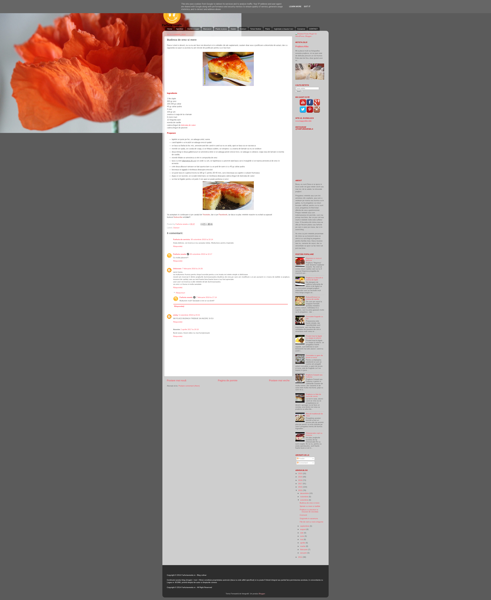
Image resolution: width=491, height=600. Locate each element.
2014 (300, 557)
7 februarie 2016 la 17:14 (206, 297)
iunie (302, 536)
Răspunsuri (180, 293)
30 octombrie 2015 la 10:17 (201, 254)
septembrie (305, 526)
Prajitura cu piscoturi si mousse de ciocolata (309, 511)
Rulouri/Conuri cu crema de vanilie (313, 298)
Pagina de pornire (227, 380)
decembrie (304, 493)
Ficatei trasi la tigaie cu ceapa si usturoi (314, 337)
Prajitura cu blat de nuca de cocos (313, 395)
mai (302, 539)
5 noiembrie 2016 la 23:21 (189, 315)
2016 (300, 487)
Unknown (177, 269)
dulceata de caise (188, 125)
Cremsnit (303, 515)
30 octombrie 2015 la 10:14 (202, 239)
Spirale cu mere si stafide (310, 506)
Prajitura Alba (301, 46)
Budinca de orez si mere (309, 503)
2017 (300, 484)
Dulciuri (243, 29)
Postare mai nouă (176, 380)
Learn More (295, 6)
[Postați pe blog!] (204, 224)
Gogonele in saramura (309, 518)
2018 (300, 480)
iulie (302, 533)
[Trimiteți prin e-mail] (201, 224)
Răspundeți (177, 246)
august (303, 529)
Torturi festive (255, 29)
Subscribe (178, 217)
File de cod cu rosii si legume (311, 522)
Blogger (262, 594)
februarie (304, 550)
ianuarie (303, 553)
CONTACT (313, 29)
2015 (300, 490)
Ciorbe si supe (193, 29)
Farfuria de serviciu (181, 239)
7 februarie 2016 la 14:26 (192, 269)
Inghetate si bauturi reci (283, 29)
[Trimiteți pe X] (206, 224)
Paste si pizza (221, 29)
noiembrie (304, 497)
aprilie (303, 543)
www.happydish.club (303, 121)
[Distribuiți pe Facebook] (209, 224)
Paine (267, 29)
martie (303, 546)
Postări (301, 459)
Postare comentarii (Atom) (189, 386)
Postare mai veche (279, 380)
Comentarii (303, 463)
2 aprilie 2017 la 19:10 (190, 329)
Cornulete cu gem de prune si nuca (314, 356)
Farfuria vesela (179, 254)
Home (169, 29)
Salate (233, 29)
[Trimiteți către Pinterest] (211, 224)
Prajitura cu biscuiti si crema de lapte (314, 279)
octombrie (304, 500)
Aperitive (179, 29)
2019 (300, 477)
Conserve (301, 29)
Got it (307, 6)
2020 (300, 473)
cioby (175, 315)
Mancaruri (207, 29)
